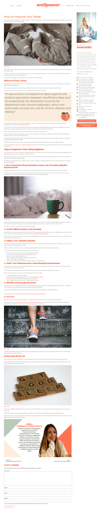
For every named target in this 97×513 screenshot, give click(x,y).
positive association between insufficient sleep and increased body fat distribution (45, 127)
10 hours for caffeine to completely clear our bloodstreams (35, 233)
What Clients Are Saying (82, 5)
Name (6, 487)
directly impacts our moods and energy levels (22, 144)
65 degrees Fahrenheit (38, 277)
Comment (7, 470)
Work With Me (70, 5)
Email (6, 493)
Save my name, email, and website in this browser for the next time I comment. (26, 503)
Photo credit (7, 66)
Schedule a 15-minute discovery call (34, 415)
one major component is (56, 413)
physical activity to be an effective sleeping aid (28, 302)
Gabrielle (36, 409)
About (12, 5)
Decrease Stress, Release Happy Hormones (36, 294)
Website (6, 498)
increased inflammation (24, 124)
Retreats (19, 5)
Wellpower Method (15, 409)
